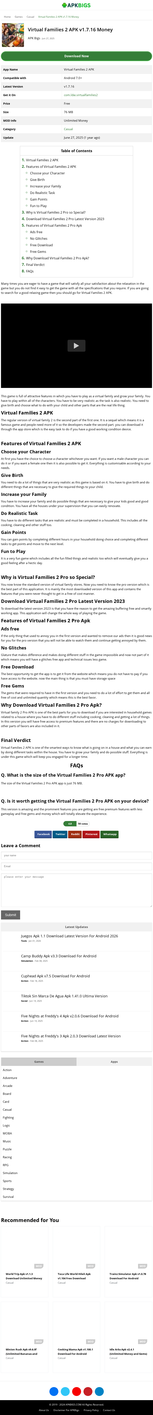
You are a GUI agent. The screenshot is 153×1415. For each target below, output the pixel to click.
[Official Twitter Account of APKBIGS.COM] (65, 1391)
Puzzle (7, 1149)
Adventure (10, 1078)
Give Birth (37, 180)
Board (7, 1094)
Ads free (36, 232)
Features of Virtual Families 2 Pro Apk (54, 225)
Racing (7, 1157)
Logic (6, 1125)
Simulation (10, 1173)
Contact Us (109, 1410)
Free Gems (38, 251)
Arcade (7, 1086)
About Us (44, 1410)
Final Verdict (35, 265)
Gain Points (38, 199)
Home (7, 16)
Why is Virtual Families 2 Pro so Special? (55, 212)
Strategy (8, 1189)
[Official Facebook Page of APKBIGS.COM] (53, 1391)
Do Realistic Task (42, 193)
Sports (7, 1181)
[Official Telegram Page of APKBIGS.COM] (99, 1391)
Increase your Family (45, 186)
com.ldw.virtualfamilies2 (81, 95)
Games (19, 16)
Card (6, 1102)
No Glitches (38, 238)
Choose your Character (47, 173)
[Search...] (138, 3)
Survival (8, 1197)
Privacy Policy (91, 1410)
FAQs (30, 271)
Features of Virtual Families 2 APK (51, 166)
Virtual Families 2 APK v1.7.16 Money (58, 16)
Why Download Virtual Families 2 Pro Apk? (57, 258)
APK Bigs (34, 38)
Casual (30, 16)
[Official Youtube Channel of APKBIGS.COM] (76, 1391)
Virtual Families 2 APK (42, 160)
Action (7, 1070)
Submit (10, 915)
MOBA (7, 1133)
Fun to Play (38, 206)
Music (7, 1141)
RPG (6, 1165)
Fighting (8, 1117)
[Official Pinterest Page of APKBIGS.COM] (87, 1391)
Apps (114, 1062)
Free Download (41, 245)
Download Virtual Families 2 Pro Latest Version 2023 (65, 219)
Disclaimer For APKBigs (66, 1410)
